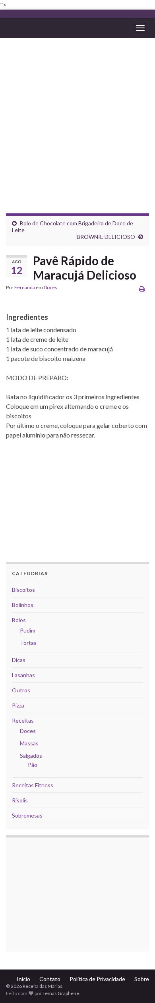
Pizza (18, 705)
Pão (32, 764)
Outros (21, 690)
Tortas (28, 642)
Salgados (31, 755)
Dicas (18, 659)
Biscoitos (23, 589)
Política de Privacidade (97, 978)
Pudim (27, 630)
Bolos (19, 620)
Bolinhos (22, 604)
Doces (50, 287)
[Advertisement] (77, 119)
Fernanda (24, 287)
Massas (29, 743)
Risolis (20, 800)
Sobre (141, 978)
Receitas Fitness (32, 785)
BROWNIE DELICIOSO (106, 236)
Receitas (23, 720)
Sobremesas (27, 815)
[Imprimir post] (142, 288)
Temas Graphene (61, 993)
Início (23, 978)
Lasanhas (23, 675)
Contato (49, 978)
